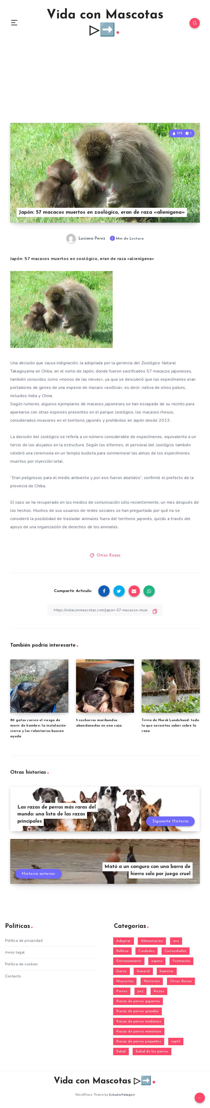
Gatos (121, 971)
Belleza (122, 951)
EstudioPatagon (122, 1095)
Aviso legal (15, 952)
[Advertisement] (105, 84)
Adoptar (123, 941)
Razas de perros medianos (138, 1021)
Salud (121, 1051)
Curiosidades (175, 951)
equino (156, 961)
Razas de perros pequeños (138, 1041)
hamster (167, 971)
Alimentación (152, 941)
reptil (175, 1041)
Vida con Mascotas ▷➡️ (105, 23)
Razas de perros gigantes (138, 1001)
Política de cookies (21, 964)
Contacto (13, 976)
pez (141, 991)
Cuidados (146, 951)
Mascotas (124, 981)
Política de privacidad (24, 940)
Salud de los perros (152, 1051)
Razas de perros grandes (137, 1011)
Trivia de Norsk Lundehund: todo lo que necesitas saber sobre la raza (170, 726)
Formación (182, 961)
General (143, 971)
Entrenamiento (128, 961)
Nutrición (152, 981)
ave (176, 941)
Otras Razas (109, 555)
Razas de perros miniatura (138, 1031)
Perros (121, 991)
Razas (159, 991)
